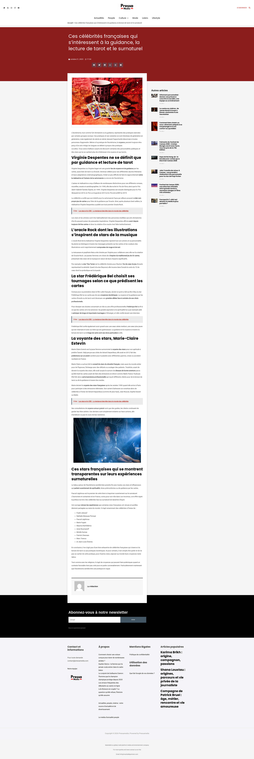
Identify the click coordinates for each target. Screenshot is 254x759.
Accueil (70, 23)
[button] (242, 8)
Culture (122, 18)
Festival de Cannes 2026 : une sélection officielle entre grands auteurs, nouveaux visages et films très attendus (169, 188)
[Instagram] (11, 8)
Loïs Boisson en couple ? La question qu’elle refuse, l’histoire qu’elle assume (110, 692)
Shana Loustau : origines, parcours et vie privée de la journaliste (173, 677)
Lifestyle (156, 18)
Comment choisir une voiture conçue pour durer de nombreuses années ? (111, 658)
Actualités (99, 18)
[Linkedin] (8, 8)
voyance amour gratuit (96, 408)
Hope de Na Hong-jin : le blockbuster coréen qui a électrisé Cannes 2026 (169, 159)
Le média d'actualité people (109, 717)
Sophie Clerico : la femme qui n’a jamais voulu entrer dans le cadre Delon (111, 667)
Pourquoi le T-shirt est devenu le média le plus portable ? (168, 201)
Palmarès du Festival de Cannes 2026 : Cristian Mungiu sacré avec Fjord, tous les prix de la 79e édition (169, 146)
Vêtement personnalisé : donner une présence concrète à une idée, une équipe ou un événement (169, 98)
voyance (121, 142)
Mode (135, 18)
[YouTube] (18, 8)
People (111, 18)
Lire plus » (162, 103)
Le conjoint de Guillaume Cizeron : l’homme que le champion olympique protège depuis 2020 (111, 676)
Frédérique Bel (132, 307)
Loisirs (145, 18)
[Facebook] (15, 8)
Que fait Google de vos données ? (142, 673)
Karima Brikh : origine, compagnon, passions (171, 658)
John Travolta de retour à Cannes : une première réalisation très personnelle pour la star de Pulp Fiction (170, 173)
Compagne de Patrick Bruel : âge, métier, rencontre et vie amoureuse (173, 699)
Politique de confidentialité (139, 655)
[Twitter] (4, 8)
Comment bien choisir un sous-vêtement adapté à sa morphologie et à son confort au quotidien (170, 126)
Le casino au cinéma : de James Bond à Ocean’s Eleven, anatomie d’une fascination (169, 111)
